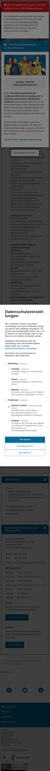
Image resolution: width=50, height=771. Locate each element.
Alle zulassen (25, 440)
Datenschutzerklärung (15, 348)
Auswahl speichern (25, 446)
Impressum (32, 348)
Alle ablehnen (25, 453)
